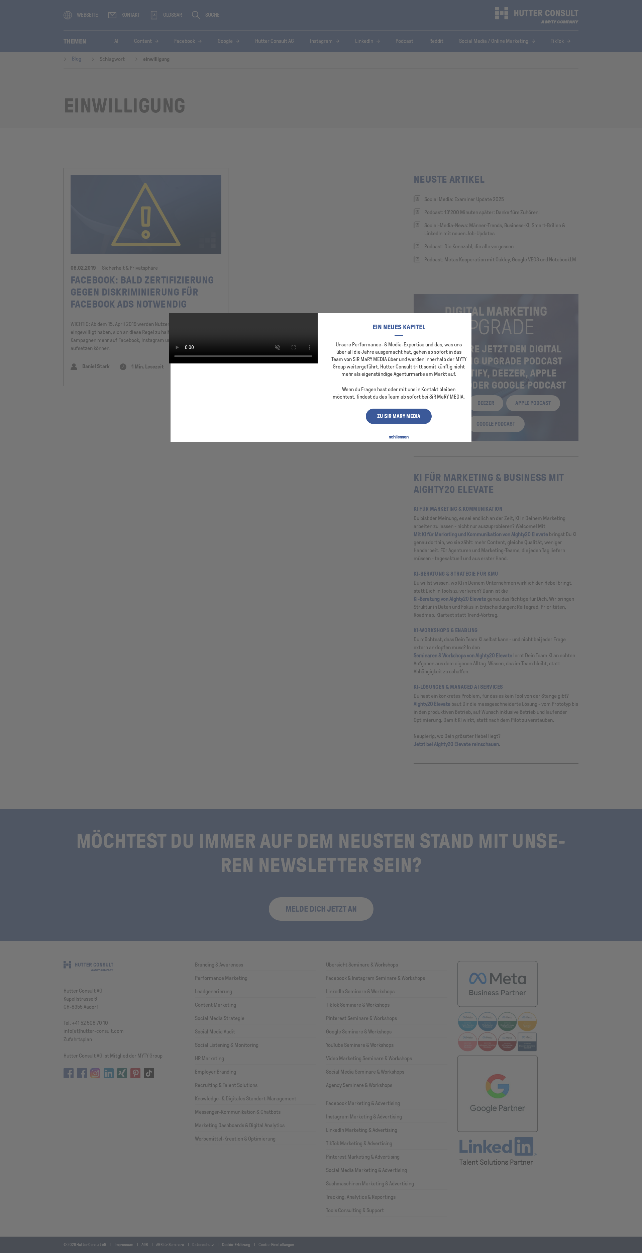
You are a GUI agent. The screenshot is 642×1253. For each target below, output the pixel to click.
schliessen (399, 436)
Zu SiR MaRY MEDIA (398, 416)
